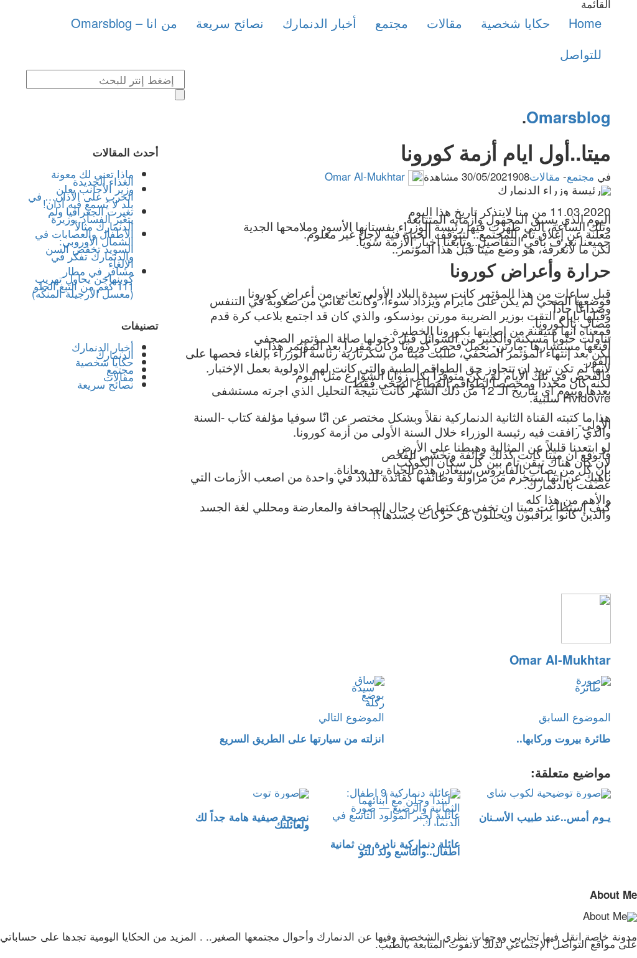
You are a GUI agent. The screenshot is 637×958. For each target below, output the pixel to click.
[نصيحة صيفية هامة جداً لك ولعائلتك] (243, 794)
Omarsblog (568, 116)
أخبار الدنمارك (319, 23)
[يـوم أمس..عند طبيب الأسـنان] (545, 794)
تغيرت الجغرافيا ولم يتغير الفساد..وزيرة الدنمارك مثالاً (91, 218)
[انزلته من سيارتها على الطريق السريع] (281, 694)
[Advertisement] (92, 611)
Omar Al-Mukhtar (365, 176)
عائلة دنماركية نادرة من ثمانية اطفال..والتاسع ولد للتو (395, 847)
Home (585, 23)
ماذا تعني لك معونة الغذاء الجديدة (92, 177)
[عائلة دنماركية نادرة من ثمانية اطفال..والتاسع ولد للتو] (394, 807)
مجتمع (391, 23)
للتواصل (581, 54)
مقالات (444, 23)
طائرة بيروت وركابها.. (563, 738)
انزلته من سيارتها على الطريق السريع (302, 738)
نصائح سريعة (230, 23)
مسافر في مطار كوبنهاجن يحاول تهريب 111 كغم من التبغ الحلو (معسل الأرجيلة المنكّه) (83, 282)
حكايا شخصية (515, 23)
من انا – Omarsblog (124, 23)
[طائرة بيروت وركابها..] (507, 694)
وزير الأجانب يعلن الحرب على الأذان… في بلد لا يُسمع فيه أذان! (81, 196)
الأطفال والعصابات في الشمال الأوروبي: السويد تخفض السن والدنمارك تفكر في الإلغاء (84, 248)
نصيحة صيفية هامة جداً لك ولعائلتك (252, 820)
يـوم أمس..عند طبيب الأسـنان (545, 816)
